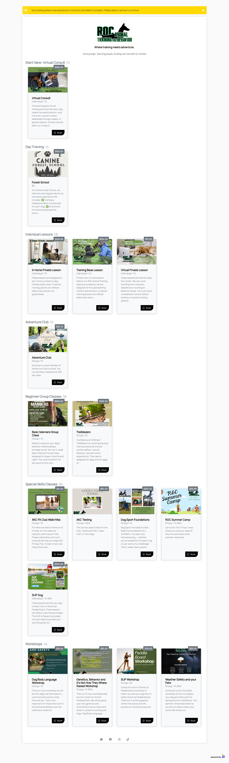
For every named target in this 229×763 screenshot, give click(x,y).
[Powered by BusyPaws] (218, 755)
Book (59, 132)
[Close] (202, 10)
